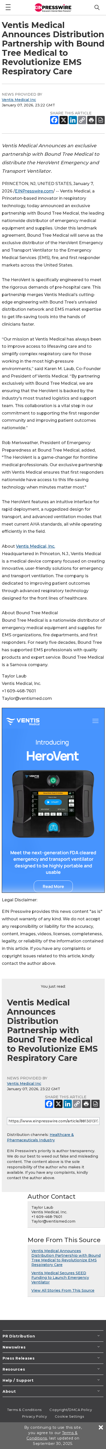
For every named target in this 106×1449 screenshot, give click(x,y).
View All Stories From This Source (62, 1290)
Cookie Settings (69, 1416)
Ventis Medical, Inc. (35, 546)
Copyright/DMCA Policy (70, 1410)
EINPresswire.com (34, 191)
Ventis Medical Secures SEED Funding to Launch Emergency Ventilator (60, 1278)
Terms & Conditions (24, 1410)
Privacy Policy (34, 1416)
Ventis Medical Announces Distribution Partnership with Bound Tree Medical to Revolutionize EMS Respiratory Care (66, 1258)
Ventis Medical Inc (19, 99)
